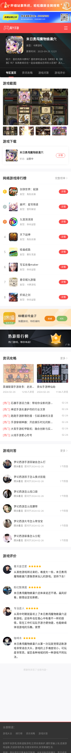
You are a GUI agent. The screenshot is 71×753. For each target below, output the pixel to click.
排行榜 (19, 733)
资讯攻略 (27, 72)
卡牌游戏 (37, 45)
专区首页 (11, 72)
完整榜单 (60, 178)
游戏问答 (43, 72)
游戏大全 (7, 733)
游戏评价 (60, 72)
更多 (63, 358)
